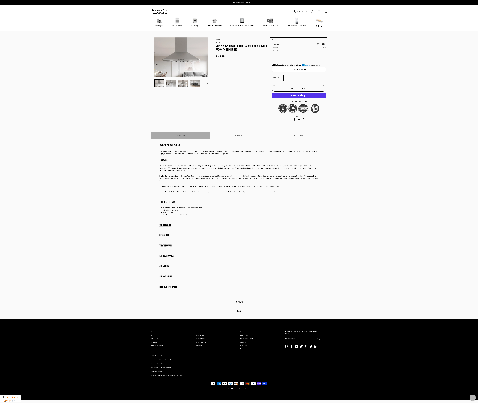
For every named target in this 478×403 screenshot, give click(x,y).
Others (319, 26)
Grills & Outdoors (214, 25)
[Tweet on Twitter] (299, 119)
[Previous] (152, 83)
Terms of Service (201, 342)
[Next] (206, 83)
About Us (298, 135)
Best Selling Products (246, 339)
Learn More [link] (315, 65)
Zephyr (219, 42)
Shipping (239, 135)
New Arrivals (244, 335)
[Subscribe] (318, 338)
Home (218, 40)
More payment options (299, 101)
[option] (240, 2)
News (152, 332)
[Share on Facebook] (294, 119)
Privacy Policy (200, 332)
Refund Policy (200, 335)
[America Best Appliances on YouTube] (296, 346)
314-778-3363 (159, 364)
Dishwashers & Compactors (242, 25)
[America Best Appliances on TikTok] (311, 346)
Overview (180, 135)
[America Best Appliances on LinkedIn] (315, 346)
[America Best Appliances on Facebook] (291, 346)
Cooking (194, 25)
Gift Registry (154, 342)
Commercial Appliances (297, 25)
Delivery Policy (155, 339)
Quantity (276, 78)
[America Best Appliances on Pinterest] (306, 346)
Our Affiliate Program (157, 345)
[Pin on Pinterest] (303, 119)
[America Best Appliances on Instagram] (286, 346)
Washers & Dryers (270, 25)
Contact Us (243, 345)
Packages (159, 25)
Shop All (243, 332)
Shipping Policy (200, 339)
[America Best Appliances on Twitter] (301, 346)
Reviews (243, 349)
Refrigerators (177, 25)
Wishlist (153, 335)
